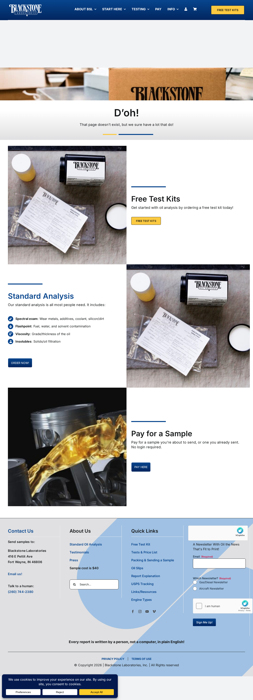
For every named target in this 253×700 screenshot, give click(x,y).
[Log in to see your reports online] (186, 9)
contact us (20, 531)
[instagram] (140, 611)
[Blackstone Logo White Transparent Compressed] (25, 5)
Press (74, 560)
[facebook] (132, 611)
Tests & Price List (144, 552)
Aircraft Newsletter (211, 588)
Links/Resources (144, 592)
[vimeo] (154, 611)
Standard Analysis (41, 296)
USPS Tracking (142, 584)
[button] (157, 599)
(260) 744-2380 (20, 592)
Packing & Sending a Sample (152, 560)
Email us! (15, 574)
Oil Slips (137, 568)
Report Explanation (145, 576)
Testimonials (79, 552)
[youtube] (147, 611)
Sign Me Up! (204, 622)
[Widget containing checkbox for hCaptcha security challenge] (223, 605)
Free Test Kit (140, 544)
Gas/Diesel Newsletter (213, 582)
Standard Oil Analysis (86, 544)
